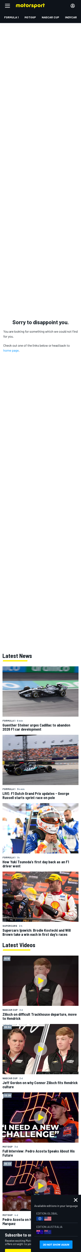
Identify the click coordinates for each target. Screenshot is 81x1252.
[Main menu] (7, 5)
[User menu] (73, 6)
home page (11, 350)
